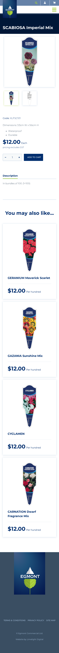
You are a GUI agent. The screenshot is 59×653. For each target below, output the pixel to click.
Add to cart (34, 157)
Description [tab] (10, 175)
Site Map (50, 620)
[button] (36, 3)
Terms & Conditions (15, 620)
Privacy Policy (36, 620)
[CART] (54, 3)
